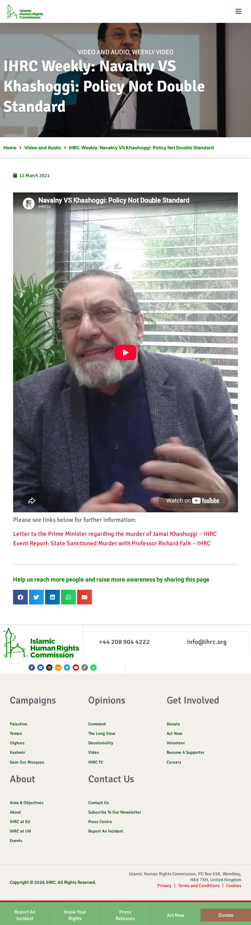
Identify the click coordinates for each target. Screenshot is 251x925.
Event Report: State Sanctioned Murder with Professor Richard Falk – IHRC (111, 543)
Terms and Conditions (199, 885)
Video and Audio (103, 52)
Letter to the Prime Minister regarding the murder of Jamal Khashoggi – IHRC (115, 534)
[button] (238, 11)
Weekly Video (153, 52)
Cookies (233, 885)
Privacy (164, 885)
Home (9, 147)
